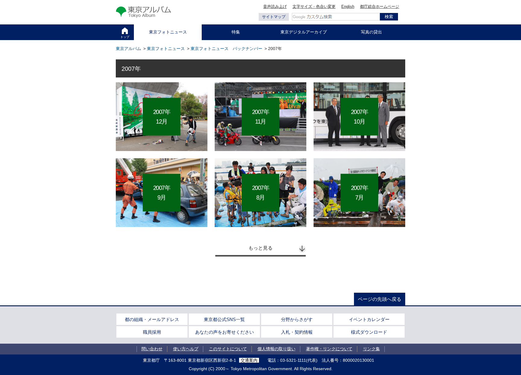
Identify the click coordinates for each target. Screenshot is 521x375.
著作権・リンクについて (329, 348)
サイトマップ (274, 16)
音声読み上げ (275, 6)
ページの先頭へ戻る (379, 299)
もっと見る (260, 248)
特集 (236, 32)
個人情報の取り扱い (276, 348)
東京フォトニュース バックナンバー (226, 48)
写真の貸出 (371, 32)
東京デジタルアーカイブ (303, 32)
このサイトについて (228, 348)
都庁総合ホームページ (379, 6)
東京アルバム (128, 48)
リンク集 (371, 348)
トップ (124, 37)
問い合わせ (152, 348)
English (347, 6)
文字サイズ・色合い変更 (314, 6)
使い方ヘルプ (185, 348)
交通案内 (249, 360)
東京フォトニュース (168, 32)
